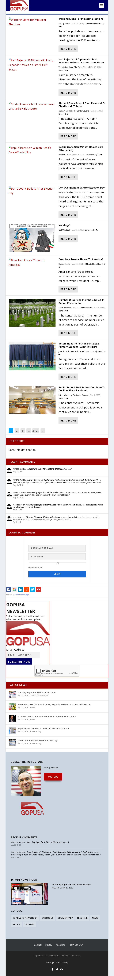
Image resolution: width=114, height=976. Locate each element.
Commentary (91, 154)
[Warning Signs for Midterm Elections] (32, 22)
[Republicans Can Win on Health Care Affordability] (32, 150)
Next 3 (16, 924)
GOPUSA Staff (64, 230)
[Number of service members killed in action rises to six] (32, 313)
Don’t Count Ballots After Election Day (81, 187)
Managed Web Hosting (57, 962)
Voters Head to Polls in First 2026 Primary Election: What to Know (78, 345)
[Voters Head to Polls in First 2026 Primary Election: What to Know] (32, 356)
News (60, 70)
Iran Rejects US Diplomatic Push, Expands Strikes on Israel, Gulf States (81, 61)
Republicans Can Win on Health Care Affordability (43, 728)
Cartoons (88, 230)
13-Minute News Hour (94, 23)
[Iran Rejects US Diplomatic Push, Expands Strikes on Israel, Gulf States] (32, 65)
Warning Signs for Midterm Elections (80, 18)
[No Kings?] (32, 238)
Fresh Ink (82, 917)
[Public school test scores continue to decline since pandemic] (32, 400)
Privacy (48, 944)
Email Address (15, 649)
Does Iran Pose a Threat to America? (80, 259)
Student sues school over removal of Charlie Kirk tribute (81, 105)
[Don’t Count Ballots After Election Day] (32, 190)
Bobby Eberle (64, 23)
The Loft (29, 924)
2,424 (35, 430)
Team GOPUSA (75, 944)
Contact (38, 944)
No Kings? (64, 225)
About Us (60, 944)
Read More (68, 49)
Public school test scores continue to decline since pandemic (81, 389)
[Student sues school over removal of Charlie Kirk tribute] (32, 106)
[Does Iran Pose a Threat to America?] (32, 262)
